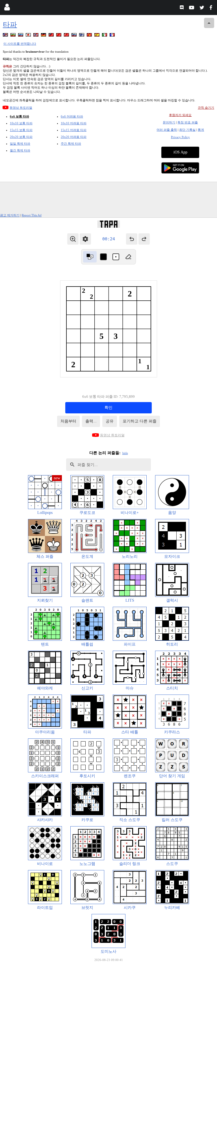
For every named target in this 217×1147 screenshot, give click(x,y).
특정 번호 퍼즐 (187, 122)
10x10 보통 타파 (21, 123)
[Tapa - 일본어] (29, 36)
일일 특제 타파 (20, 143)
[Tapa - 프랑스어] (113, 36)
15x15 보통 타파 (21, 130)
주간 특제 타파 (71, 143)
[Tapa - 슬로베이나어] (74, 36)
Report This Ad (32, 215)
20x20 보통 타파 (21, 136)
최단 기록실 (187, 129)
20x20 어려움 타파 (73, 136)
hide (125, 453)
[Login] (7, 8)
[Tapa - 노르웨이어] (36, 36)
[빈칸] (128, 256)
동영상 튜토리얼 (21, 107)
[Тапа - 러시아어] (21, 36)
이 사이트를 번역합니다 (19, 43)
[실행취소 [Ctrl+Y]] (144, 239)
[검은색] (103, 256)
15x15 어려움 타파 (73, 130)
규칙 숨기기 (206, 107)
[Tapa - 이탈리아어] (105, 36)
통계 (201, 129)
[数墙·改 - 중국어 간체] (59, 36)
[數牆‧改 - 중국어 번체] (52, 36)
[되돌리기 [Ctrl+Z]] (131, 239)
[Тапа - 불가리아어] (13, 36)
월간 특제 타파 (20, 150)
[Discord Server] (182, 8)
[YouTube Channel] (192, 8)
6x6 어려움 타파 (72, 116)
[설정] (85, 239)
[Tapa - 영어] (6, 36)
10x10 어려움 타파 (73, 123)
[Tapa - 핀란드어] (82, 36)
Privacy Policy (180, 137)
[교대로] (90, 256)
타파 (10, 24)
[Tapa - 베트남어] (90, 36)
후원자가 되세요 (180, 115)
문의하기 (169, 122)
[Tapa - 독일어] (44, 36)
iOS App (180, 152)
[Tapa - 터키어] (67, 36)
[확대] (73, 239)
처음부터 (68, 421)
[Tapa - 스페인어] (97, 36)
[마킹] (115, 256)
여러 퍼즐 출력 (167, 129)
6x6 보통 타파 (19, 116)
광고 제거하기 (9, 215)
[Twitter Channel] (202, 8)
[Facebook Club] (212, 8)
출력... (91, 421)
